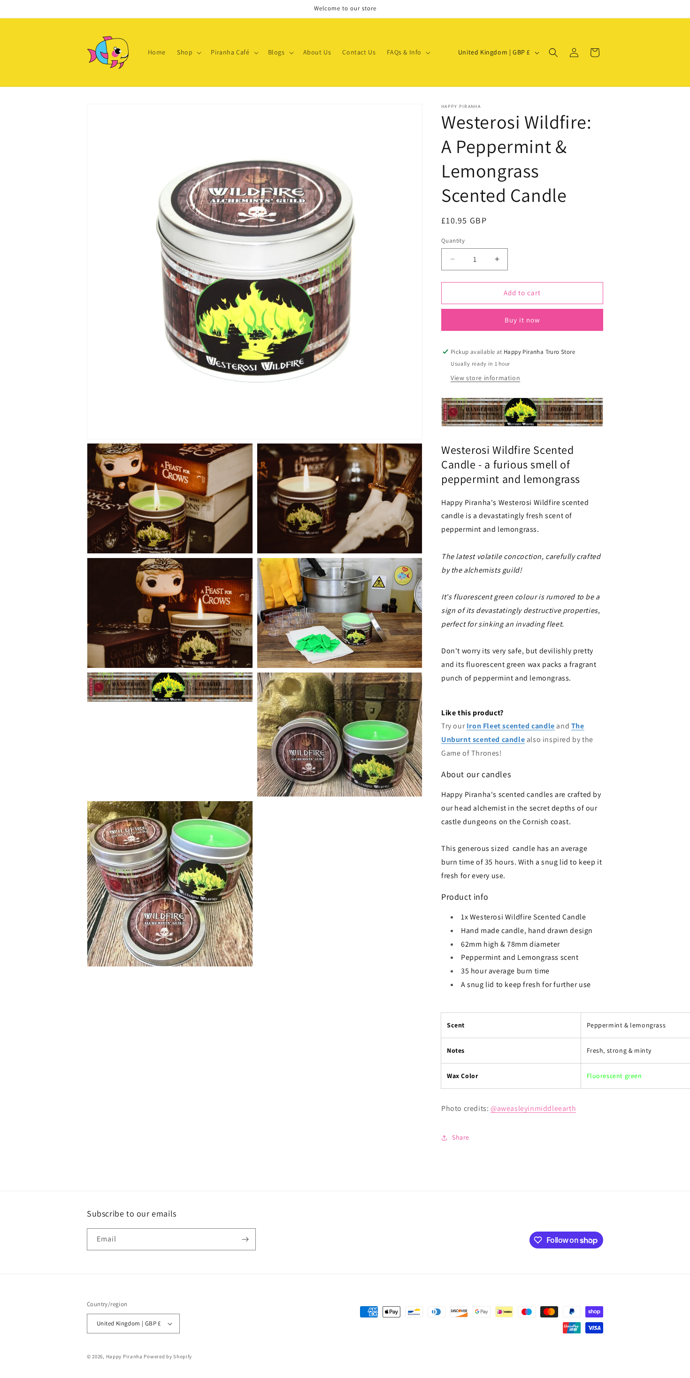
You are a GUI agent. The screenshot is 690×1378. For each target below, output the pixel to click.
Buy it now (522, 319)
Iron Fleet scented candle (511, 726)
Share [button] (460, 1137)
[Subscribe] (245, 1239)
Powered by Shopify (168, 1356)
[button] (188, 52)
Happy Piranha (124, 1356)
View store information (485, 378)
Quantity (453, 241)
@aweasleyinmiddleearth (533, 1108)
